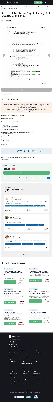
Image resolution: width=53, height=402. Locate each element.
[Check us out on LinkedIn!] (14, 347)
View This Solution (9, 282)
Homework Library (10, 6)
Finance (11, 379)
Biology (34, 377)
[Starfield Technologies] (19, 397)
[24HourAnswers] (12, 2)
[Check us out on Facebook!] (11, 347)
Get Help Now (38, 2)
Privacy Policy (38, 352)
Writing (38, 205)
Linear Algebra (13, 383)
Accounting (12, 377)
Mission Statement (13, 352)
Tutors (36, 357)
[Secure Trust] (28, 397)
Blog (36, 361)
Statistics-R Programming (38, 383)
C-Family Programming (26, 383)
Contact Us (23, 359)
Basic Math (36, 224)
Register (11, 359)
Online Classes (24, 357)
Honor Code (12, 361)
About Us (23, 350)
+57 (44, 205)
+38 (43, 224)
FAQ (10, 357)
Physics (41, 205)
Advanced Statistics (36, 373)
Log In (36, 359)
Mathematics (7, 205)
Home (2, 6)
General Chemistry (36, 381)
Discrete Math (24, 381)
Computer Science (20, 6)
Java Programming (30, 6)
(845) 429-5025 (14, 344)
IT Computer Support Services (31, 205)
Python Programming (14, 381)
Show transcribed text (6, 94)
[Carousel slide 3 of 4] (28, 90)
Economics (12, 375)
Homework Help (24, 352)
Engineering (23, 205)
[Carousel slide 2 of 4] (25, 90)
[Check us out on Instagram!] (9, 347)
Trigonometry (40, 244)
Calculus (23, 375)
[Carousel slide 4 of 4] (31, 90)
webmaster (20, 392)
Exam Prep (23, 224)
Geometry (35, 244)
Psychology (24, 379)
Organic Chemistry (13, 373)
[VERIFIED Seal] (36, 397)
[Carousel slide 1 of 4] (22, 90)
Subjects (37, 350)
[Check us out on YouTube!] (19, 347)
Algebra (40, 224)
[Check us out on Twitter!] (17, 347)
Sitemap (22, 361)
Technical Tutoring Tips (26, 363)
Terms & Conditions (39, 355)
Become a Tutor (12, 355)
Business (19, 205)
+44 (44, 244)
